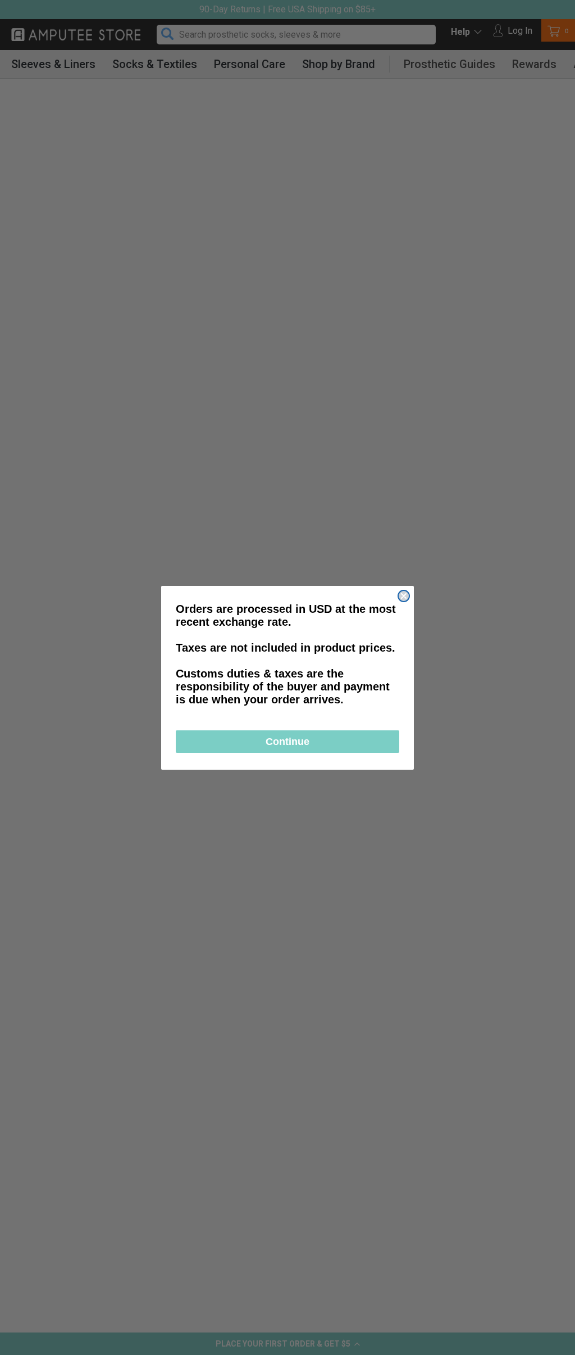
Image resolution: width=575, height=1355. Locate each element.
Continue (287, 741)
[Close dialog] (403, 596)
